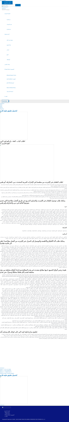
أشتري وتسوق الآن (7, 1)
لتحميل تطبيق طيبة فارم (8, 111)
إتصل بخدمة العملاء (7, 3)
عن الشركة (8, 19)
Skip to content (3, 0)
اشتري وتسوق (7, 34)
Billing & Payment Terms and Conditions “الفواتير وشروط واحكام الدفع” (11, 79)
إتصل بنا (6, 96)
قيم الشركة (9, 29)
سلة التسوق (9, 44)
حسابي (8, 49)
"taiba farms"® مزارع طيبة (5, 9)
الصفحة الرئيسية (7, 13)
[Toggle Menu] (10, 16)
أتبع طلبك (8, 59)
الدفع (7, 54)
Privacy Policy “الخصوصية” (9, 69)
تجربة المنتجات (9, 24)
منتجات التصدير (7, 64)
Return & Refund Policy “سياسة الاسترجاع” (11, 89)
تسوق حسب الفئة (10, 40)
